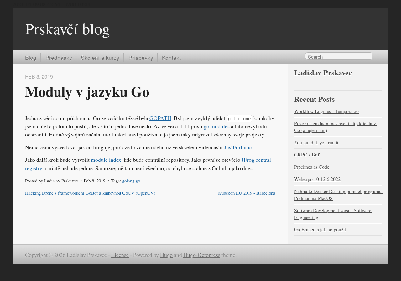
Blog (30, 57)
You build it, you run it (316, 142)
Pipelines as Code (311, 166)
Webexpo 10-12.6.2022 (317, 179)
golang (128, 180)
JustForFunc (238, 147)
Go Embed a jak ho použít (320, 229)
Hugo (166, 254)
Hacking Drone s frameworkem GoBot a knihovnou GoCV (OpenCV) (90, 193)
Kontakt (171, 57)
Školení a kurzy (100, 57)
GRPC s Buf (306, 154)
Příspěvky (140, 57)
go (138, 180)
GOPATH (160, 118)
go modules (217, 126)
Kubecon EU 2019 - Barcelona (246, 193)
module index (106, 159)
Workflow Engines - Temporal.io (326, 111)
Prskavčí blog (67, 28)
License (120, 254)
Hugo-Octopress (201, 254)
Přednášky (58, 57)
